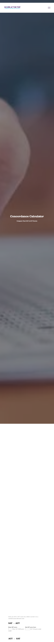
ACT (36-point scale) (36, 629)
